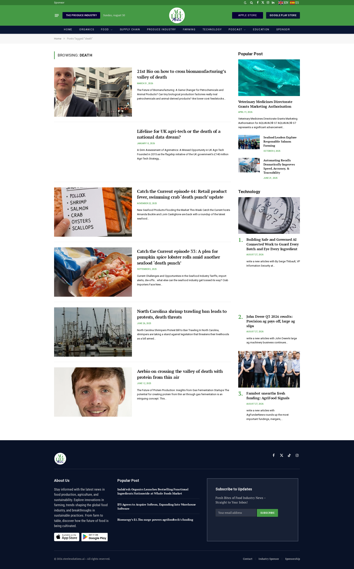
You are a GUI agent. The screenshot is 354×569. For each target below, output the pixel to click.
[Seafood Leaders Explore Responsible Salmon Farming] (249, 142)
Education (261, 29)
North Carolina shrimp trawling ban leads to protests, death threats (182, 314)
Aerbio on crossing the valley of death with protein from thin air (180, 374)
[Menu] (57, 15)
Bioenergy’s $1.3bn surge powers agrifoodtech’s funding (155, 519)
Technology (212, 29)
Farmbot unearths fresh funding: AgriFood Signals (267, 395)
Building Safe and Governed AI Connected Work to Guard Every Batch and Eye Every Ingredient (272, 244)
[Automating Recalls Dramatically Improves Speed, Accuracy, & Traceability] (249, 165)
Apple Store (247, 15)
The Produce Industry (81, 15)
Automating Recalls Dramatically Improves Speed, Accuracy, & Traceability (279, 166)
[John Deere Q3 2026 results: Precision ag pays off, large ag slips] (269, 292)
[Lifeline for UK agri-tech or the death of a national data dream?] (93, 152)
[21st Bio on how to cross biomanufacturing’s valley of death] (93, 92)
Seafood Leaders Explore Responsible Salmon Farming (280, 141)
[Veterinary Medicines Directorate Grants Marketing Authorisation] (269, 77)
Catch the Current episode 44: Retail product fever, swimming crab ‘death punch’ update (182, 194)
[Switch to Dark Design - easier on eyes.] (245, 2)
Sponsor (59, 2)
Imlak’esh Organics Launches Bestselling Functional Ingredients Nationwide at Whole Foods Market (152, 491)
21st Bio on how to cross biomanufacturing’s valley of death (181, 74)
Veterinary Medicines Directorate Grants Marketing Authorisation (265, 104)
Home (68, 29)
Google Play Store (283, 15)
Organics (86, 29)
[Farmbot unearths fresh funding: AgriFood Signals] (269, 369)
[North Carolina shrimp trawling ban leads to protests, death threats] (93, 332)
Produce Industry (161, 29)
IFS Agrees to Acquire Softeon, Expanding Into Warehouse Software (156, 506)
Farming (189, 29)
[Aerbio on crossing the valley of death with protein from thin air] (93, 392)
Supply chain (130, 29)
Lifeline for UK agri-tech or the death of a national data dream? (179, 134)
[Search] (251, 2)
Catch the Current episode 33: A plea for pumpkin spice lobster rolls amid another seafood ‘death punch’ (178, 257)
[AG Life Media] (177, 15)
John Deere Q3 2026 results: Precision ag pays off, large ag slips (270, 321)
